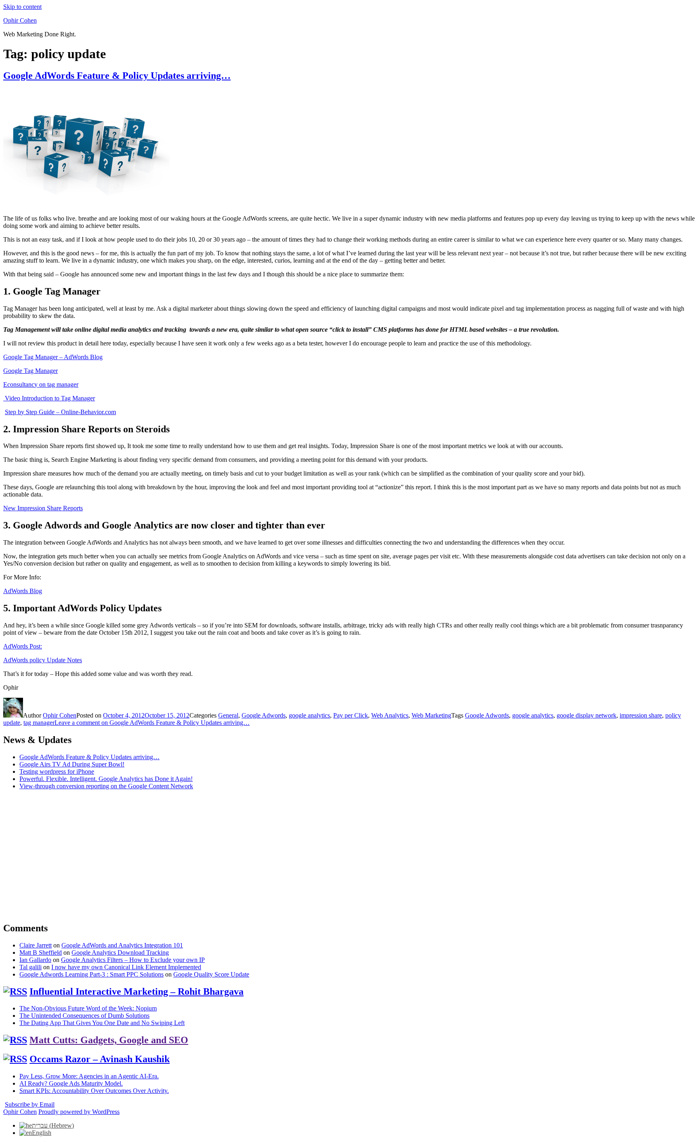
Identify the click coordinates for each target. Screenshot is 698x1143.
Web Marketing (431, 715)
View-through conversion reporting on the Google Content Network (106, 786)
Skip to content (22, 6)
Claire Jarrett (35, 945)
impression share (641, 715)
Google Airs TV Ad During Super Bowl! (71, 764)
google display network (586, 715)
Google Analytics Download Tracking (120, 952)
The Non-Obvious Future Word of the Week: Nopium (88, 1008)
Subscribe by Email (30, 1104)
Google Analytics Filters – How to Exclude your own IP (133, 959)
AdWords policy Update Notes (42, 660)
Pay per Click (350, 715)
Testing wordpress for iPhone (56, 771)
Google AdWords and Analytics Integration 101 (122, 945)
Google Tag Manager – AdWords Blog (53, 357)
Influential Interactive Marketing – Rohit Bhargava (136, 991)
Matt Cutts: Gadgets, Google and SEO (108, 1040)
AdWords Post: (22, 646)
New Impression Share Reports (43, 508)
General (228, 715)
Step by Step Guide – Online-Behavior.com (60, 411)
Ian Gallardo (35, 959)
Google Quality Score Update (211, 974)
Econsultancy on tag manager (40, 384)
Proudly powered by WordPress (79, 1111)
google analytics (309, 715)
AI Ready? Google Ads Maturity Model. (71, 1083)
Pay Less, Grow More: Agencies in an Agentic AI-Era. (89, 1076)
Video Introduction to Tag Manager (49, 398)
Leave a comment (152, 722)
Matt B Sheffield (40, 952)
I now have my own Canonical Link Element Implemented (126, 967)
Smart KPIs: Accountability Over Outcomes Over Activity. (94, 1090)
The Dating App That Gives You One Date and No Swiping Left (102, 1022)
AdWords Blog (22, 590)
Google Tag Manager (30, 370)
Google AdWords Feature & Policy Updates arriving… (117, 75)
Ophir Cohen (20, 20)
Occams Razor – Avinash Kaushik (99, 1059)
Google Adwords (264, 715)
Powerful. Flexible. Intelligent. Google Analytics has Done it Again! (106, 778)
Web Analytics (389, 715)
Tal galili (30, 967)
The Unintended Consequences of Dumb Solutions (84, 1015)
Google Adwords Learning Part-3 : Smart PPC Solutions (91, 974)
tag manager (39, 722)
